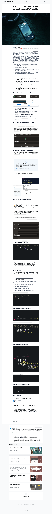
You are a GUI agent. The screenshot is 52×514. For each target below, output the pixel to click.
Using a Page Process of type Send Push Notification (6, 60)
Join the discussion (38, 426)
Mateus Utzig (13, 428)
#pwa (21, 419)
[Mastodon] (27, 498)
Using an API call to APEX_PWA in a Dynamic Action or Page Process (6, 63)
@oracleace (27, 411)
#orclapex (23, 411)
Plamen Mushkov (17, 47)
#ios (23, 419)
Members (19, 504)
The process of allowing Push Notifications (6, 56)
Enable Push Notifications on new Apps (6, 53)
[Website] (25, 498)
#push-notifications (28, 419)
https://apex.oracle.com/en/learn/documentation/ (24, 278)
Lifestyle (26, 1)
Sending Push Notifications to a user (6, 58)
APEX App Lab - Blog (9, 1)
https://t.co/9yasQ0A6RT (33, 411)
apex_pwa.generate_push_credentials (6, 71)
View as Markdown (31, 11)
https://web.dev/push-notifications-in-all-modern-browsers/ (27, 82)
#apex (14, 419)
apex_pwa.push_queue (6, 70)
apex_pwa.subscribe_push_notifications (6, 67)
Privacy (30, 504)
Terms (33, 504)
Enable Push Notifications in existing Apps (6, 54)
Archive (22, 504)
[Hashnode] (26, 498)
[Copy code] (37, 245)
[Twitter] (24, 498)
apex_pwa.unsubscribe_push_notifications (6, 68)
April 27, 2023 (30, 415)
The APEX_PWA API (5, 64)
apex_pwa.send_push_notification (6, 69)
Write (47, 1)
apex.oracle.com (35, 51)
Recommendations (26, 504)
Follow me (4, 72)
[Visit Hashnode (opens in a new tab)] (26, 510)
